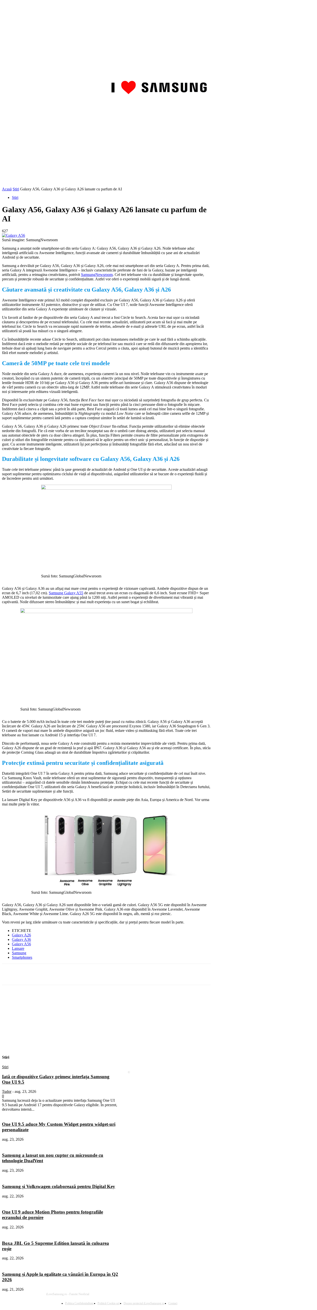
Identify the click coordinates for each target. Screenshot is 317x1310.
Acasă (7, 189)
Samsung (19, 953)
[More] (131, 974)
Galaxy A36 (21, 939)
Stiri (16, 189)
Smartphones (22, 957)
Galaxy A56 (21, 944)
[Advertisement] (158, 149)
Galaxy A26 (21, 935)
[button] (309, 106)
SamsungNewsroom (97, 274)
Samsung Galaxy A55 (66, 593)
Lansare (18, 948)
